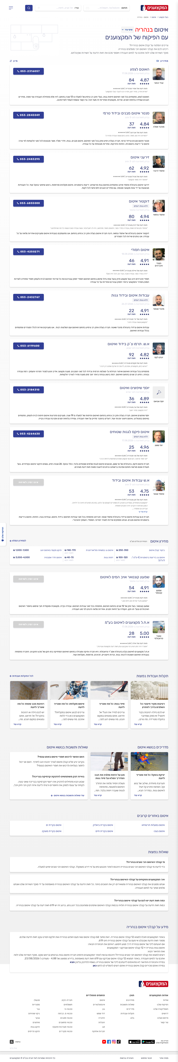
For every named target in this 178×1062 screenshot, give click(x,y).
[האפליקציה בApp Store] (134, 1042)
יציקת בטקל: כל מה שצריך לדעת (150, 776)
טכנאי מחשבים (65, 1022)
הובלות (101, 1022)
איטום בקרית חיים (104, 831)
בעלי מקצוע (163, 17)
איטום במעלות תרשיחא (153, 825)
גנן (103, 1009)
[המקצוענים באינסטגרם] (114, 1042)
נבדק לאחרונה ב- (135, 73)
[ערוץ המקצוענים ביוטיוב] (104, 1042)
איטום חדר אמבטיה (53, 557)
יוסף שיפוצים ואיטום (134, 388)
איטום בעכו (159, 831)
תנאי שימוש (146, 1058)
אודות (165, 1000)
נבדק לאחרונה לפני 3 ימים (137, 161)
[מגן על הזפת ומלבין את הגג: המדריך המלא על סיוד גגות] (109, 762)
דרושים (165, 1013)
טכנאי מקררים (65, 1031)
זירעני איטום (140, 157)
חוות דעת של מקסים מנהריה (135, 363)
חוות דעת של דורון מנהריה (136, 225)
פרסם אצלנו (162, 1018)
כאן (95, 965)
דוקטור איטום (139, 201)
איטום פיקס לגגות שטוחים (129, 432)
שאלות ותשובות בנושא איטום (67, 747)
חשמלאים (68, 1004)
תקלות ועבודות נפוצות (152, 676)
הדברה (101, 1018)
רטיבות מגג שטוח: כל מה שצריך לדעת (30, 705)
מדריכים (130, 1009)
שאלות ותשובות (127, 1004)
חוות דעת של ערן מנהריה (137, 407)
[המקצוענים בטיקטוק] (119, 1042)
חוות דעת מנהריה (140, 598)
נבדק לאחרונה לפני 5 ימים (137, 117)
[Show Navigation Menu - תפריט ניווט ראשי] (12, 7)
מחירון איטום (159, 541)
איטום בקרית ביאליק (103, 825)
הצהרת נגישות (127, 1058)
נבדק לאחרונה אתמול (139, 210)
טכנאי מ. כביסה (65, 1013)
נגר (38, 1009)
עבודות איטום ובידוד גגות (130, 295)
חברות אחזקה (98, 1031)
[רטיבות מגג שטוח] (29, 691)
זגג (103, 1026)
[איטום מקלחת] (69, 691)
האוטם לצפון (139, 69)
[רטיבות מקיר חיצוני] (149, 691)
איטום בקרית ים (53, 825)
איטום (154, 17)
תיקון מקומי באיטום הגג (51, 550)
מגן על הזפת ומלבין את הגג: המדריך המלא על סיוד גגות (109, 776)
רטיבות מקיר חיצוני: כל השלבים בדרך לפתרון (152, 705)
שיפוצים (36, 1022)
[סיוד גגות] (109, 691)
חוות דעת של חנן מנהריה (137, 500)
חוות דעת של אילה (139, 643)
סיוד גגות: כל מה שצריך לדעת (112, 705)
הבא (72, 962)
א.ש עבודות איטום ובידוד (130, 480)
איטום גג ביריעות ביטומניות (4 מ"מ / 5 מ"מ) (148, 559)
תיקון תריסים (34, 1031)
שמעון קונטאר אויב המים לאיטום (124, 577)
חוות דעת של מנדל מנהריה (136, 176)
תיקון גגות (35, 1026)
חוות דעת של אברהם (138, 132)
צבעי (37, 1018)
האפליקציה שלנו (160, 1009)
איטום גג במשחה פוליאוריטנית (99, 550)
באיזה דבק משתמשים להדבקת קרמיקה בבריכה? (58, 776)
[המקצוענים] (154, 8)
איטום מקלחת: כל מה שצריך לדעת (69, 705)
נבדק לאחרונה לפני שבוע (137, 348)
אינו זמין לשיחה (29, 482)
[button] (15, 61)
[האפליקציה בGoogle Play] (148, 1042)
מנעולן (37, 1000)
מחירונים (130, 1000)
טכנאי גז (68, 1009)
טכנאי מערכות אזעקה (62, 1026)
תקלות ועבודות (127, 1013)
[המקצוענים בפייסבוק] (109, 1042)
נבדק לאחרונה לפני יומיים (137, 392)
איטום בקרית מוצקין (51, 831)
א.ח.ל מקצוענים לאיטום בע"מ (127, 622)
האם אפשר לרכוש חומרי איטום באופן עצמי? (60, 756)
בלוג (132, 1018)
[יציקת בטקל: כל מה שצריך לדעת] (149, 762)
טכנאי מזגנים (66, 1018)
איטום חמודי (140, 249)
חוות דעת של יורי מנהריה (137, 319)
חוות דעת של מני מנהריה (137, 456)
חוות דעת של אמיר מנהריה (136, 88)
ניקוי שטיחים (34, 1013)
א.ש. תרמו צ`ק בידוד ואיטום (128, 344)
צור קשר (164, 1022)
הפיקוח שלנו (162, 1004)
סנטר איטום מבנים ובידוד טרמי (126, 113)
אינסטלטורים (99, 1004)
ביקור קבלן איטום (157, 550)
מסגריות (36, 1004)
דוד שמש (101, 1013)
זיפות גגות (108, 557)
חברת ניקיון (67, 1000)
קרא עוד (144, 512)
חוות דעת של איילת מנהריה (136, 270)
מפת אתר (163, 1058)
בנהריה (144, 29)
